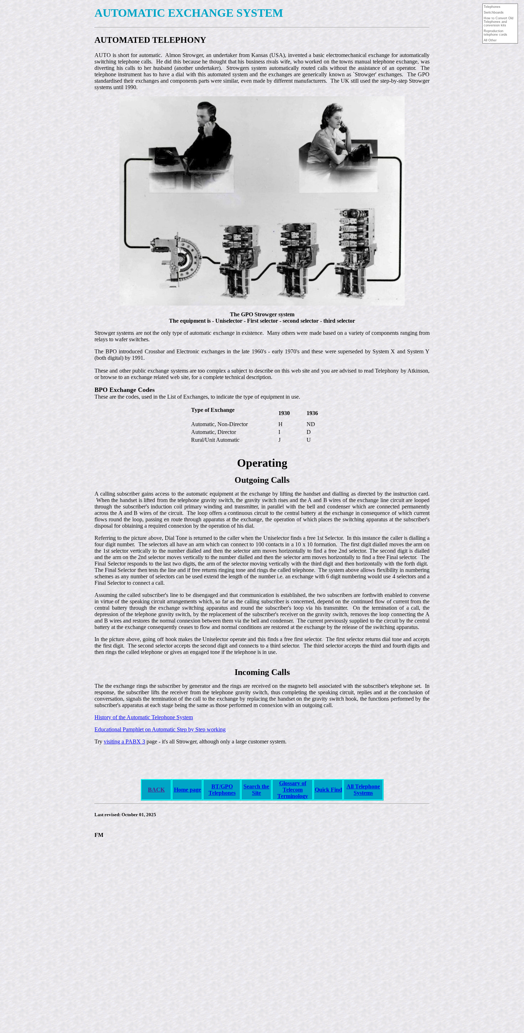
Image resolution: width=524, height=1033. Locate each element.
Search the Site (256, 789)
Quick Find (328, 790)
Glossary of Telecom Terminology (292, 789)
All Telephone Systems (363, 789)
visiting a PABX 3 (124, 741)
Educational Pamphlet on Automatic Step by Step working (160, 729)
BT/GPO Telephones (222, 789)
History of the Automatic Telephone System (143, 717)
